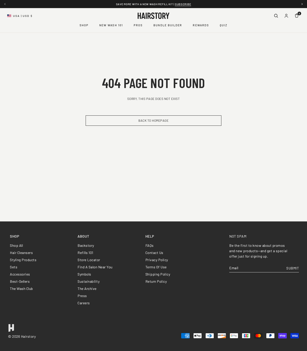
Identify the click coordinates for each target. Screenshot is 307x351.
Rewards (201, 25)
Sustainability (89, 281)
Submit (292, 268)
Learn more (203, 4)
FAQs (149, 245)
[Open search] (276, 16)
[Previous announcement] (5, 4)
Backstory (86, 245)
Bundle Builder (168, 25)
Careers (84, 303)
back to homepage (153, 120)
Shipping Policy (157, 274)
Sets (13, 267)
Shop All (16, 245)
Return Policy (156, 281)
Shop (84, 25)
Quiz (223, 25)
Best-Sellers (20, 281)
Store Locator (89, 260)
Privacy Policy (156, 260)
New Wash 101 (111, 25)
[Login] (286, 16)
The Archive (87, 288)
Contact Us (154, 252)
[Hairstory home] (153, 15)
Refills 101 (85, 252)
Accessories (20, 274)
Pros (138, 25)
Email (233, 268)
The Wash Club (21, 288)
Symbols (84, 274)
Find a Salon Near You (95, 267)
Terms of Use (156, 267)
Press (82, 296)
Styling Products (23, 260)
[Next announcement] (302, 4)
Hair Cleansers (21, 252)
